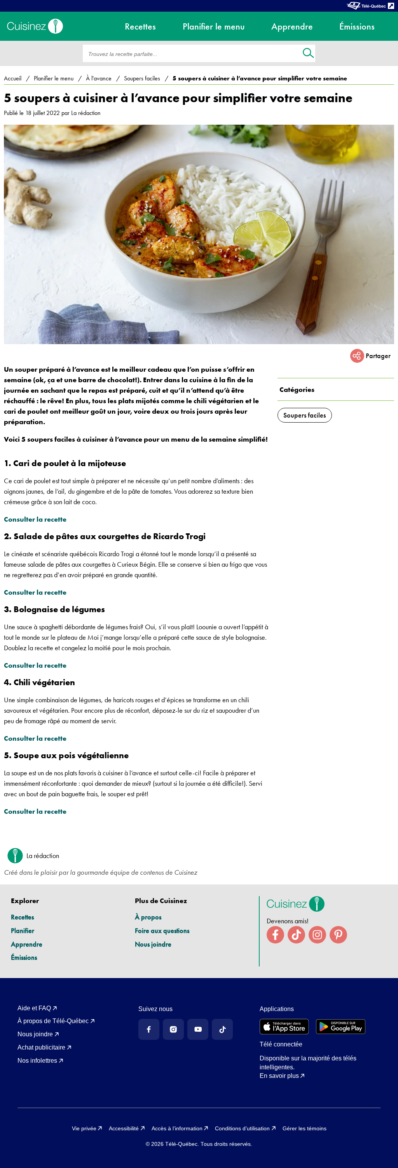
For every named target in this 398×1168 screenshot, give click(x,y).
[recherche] (308, 54)
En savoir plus (279, 1075)
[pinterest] (338, 934)
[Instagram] (173, 1029)
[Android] (340, 1026)
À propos (148, 916)
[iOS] (284, 1026)
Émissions (24, 957)
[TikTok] (222, 1029)
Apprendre (26, 944)
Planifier (22, 930)
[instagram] (317, 934)
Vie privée (84, 1128)
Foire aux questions (162, 930)
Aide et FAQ (34, 1008)
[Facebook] (148, 1029)
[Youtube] (197, 1029)
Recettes (22, 916)
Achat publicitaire (41, 1047)
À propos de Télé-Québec (53, 1021)
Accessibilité (124, 1128)
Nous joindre (153, 944)
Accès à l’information (177, 1128)
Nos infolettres (37, 1060)
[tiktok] (296, 934)
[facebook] (275, 934)
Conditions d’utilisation (242, 1128)
